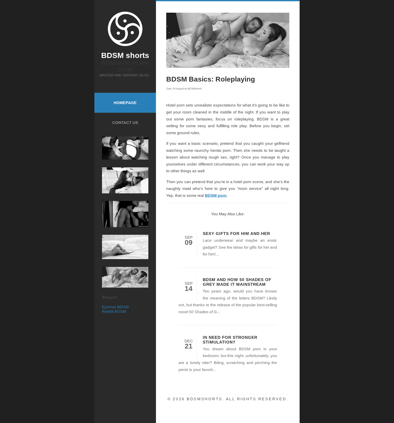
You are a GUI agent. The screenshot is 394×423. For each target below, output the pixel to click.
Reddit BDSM (114, 311)
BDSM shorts (125, 55)
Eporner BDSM (115, 307)
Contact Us (125, 122)
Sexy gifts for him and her (236, 233)
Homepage (125, 103)
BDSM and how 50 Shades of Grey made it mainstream (237, 282)
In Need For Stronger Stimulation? (230, 339)
